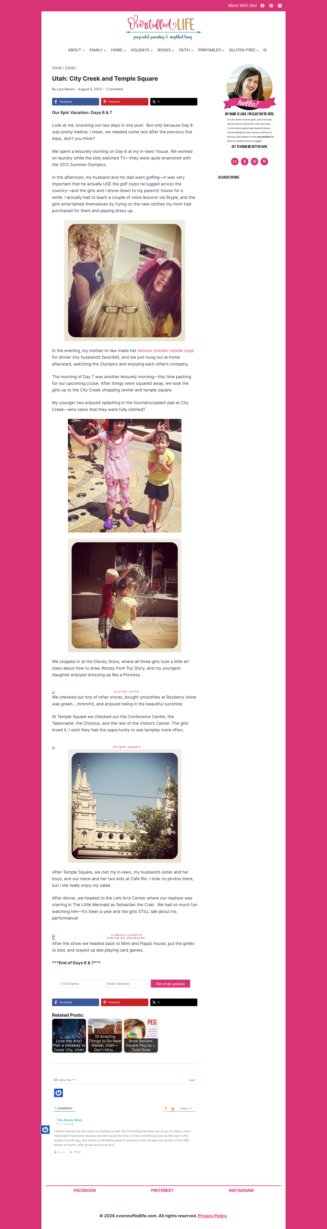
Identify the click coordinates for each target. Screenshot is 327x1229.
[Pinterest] (271, 5)
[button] (179, 225)
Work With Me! (242, 5)
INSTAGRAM (241, 1190)
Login (191, 1079)
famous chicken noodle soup (166, 350)
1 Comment (114, 89)
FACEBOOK (84, 1190)
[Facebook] (262, 5)
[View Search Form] (265, 50)
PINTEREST (162, 1190)
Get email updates (170, 984)
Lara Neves (65, 89)
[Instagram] (280, 5)
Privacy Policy (212, 1215)
